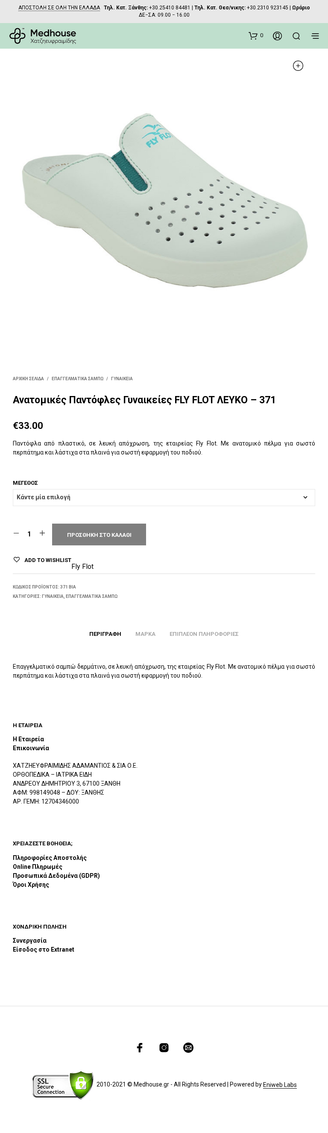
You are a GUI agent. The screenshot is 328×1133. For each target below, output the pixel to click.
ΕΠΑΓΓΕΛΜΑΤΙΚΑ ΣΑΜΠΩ (77, 378)
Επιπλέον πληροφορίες (204, 634)
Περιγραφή (105, 634)
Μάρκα (145, 634)
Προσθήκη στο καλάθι (99, 535)
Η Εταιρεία (28, 739)
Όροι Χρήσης (31, 884)
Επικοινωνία (31, 748)
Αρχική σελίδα (28, 378)
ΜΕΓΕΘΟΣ (25, 483)
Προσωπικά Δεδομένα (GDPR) (56, 875)
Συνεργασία (30, 940)
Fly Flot (82, 566)
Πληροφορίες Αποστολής (50, 857)
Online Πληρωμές (37, 866)
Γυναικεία (122, 378)
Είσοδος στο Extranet (44, 949)
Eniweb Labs (280, 1085)
